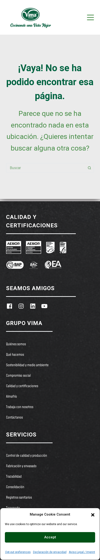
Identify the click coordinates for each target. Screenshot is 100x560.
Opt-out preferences (18, 552)
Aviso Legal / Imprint (82, 552)
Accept (50, 537)
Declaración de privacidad (50, 552)
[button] (92, 514)
